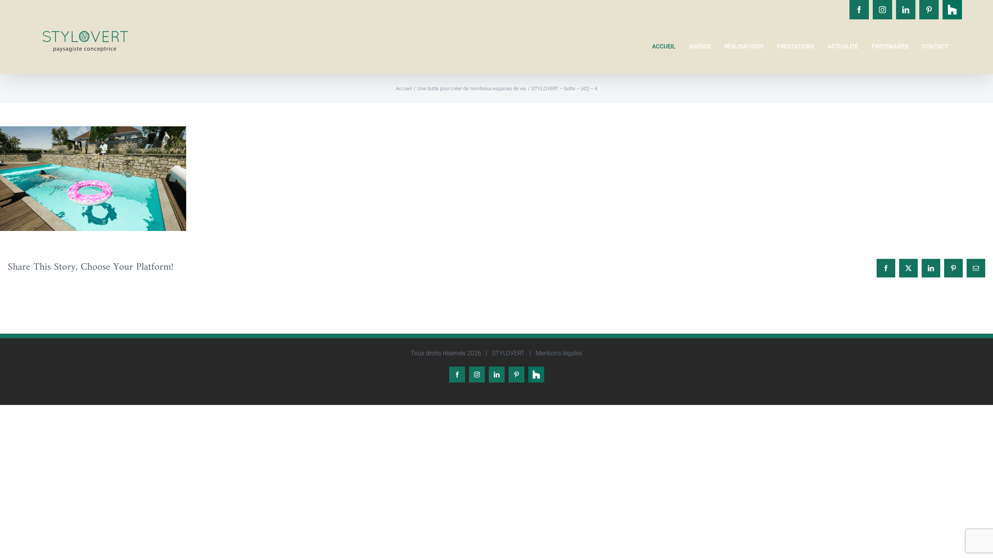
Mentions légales (558, 353)
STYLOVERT (507, 353)
